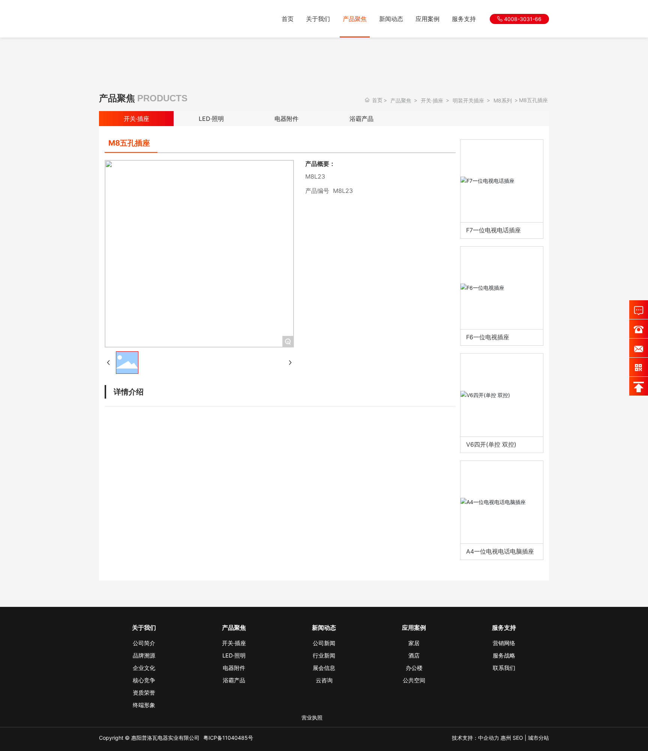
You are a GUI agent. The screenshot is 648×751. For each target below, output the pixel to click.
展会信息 (324, 667)
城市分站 (538, 737)
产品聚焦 (355, 19)
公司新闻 (324, 643)
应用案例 (428, 19)
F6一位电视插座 (487, 337)
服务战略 (504, 655)
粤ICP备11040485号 (228, 737)
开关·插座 (432, 100)
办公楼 (414, 667)
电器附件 (286, 118)
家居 (414, 643)
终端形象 (144, 705)
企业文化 (144, 667)
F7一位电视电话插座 (493, 230)
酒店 (414, 655)
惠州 (506, 737)
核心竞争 (144, 680)
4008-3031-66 (522, 19)
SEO (518, 737)
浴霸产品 (362, 118)
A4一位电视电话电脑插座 (500, 551)
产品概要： (320, 163)
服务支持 (464, 19)
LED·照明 (211, 118)
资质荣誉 (144, 692)
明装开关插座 (468, 100)
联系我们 (504, 667)
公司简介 (144, 643)
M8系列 (503, 100)
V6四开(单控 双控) (491, 444)
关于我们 (318, 19)
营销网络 (504, 643)
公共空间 (414, 680)
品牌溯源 (144, 655)
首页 (288, 19)
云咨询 (324, 680)
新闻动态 (391, 19)
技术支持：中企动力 (475, 737)
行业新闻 (324, 655)
